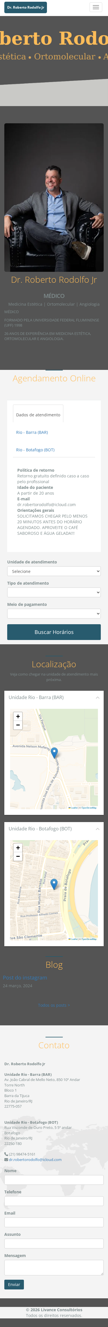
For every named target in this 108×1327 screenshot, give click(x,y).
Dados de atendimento (38, 414)
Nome (10, 1170)
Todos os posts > (54, 1005)
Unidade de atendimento (32, 562)
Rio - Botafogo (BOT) (35, 449)
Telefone (12, 1192)
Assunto (12, 1234)
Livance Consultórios (61, 1309)
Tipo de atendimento (28, 583)
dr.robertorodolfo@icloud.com (35, 1159)
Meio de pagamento (27, 604)
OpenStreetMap (89, 807)
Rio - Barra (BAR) (32, 432)
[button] (54, 753)
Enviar (14, 1284)
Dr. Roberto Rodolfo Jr (25, 7)
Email (9, 1213)
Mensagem (15, 1255)
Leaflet (74, 807)
